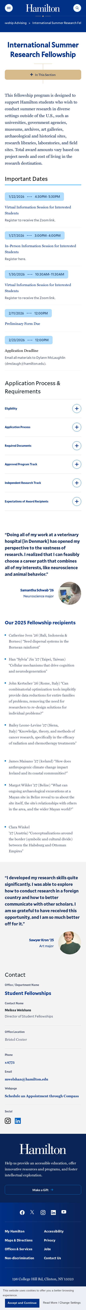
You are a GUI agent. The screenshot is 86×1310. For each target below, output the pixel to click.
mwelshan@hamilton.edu (26, 1079)
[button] (9, 8)
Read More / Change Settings (62, 1302)
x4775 (10, 1062)
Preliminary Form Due (22, 323)
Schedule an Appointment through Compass (42, 1095)
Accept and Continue (22, 1302)
